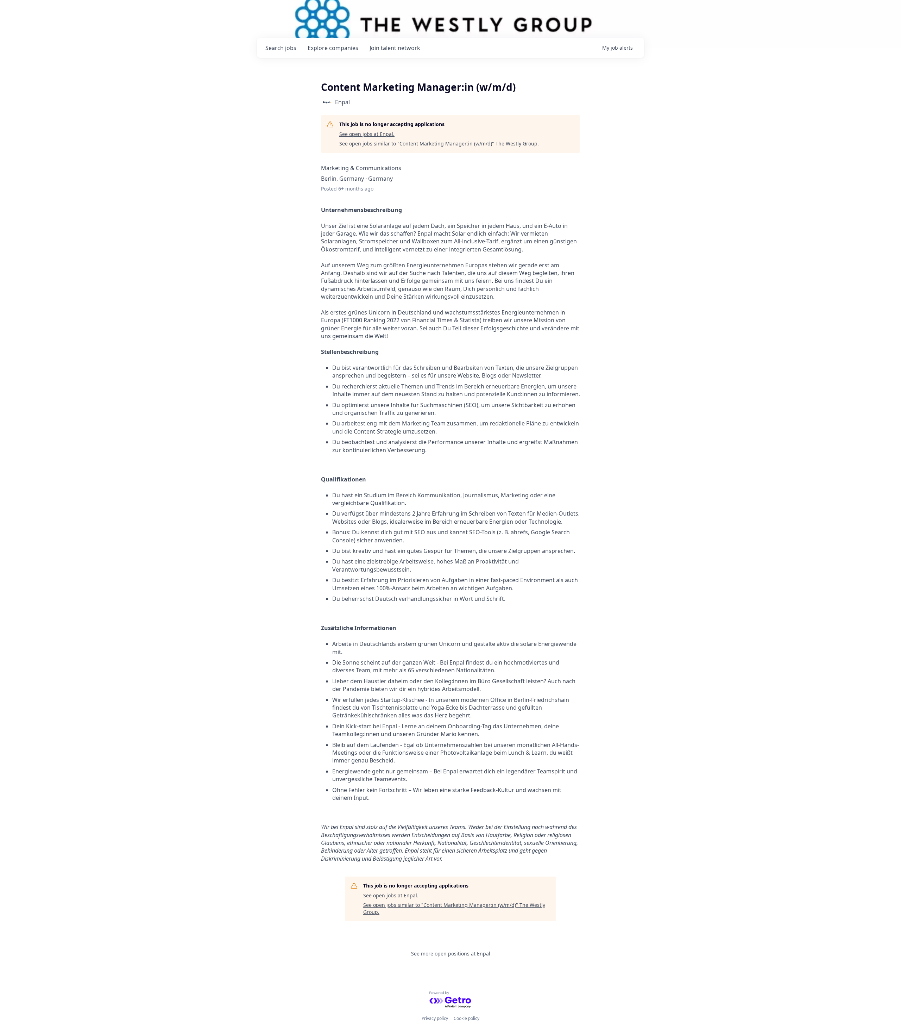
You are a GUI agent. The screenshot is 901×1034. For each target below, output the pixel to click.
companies (333, 48)
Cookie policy (466, 1018)
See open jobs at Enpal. (367, 134)
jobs (280, 48)
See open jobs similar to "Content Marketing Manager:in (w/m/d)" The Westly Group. (439, 143)
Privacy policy (435, 1018)
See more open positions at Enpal (450, 953)
